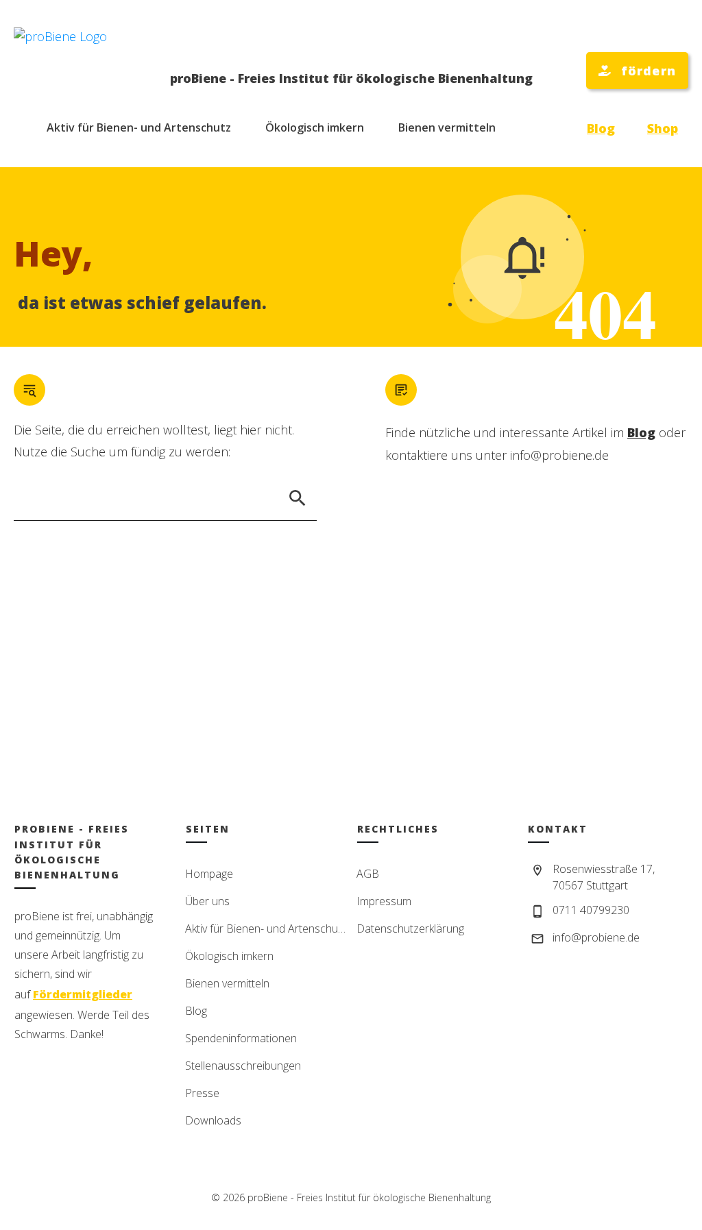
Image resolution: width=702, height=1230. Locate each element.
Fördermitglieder (82, 994)
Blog (601, 128)
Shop (662, 128)
